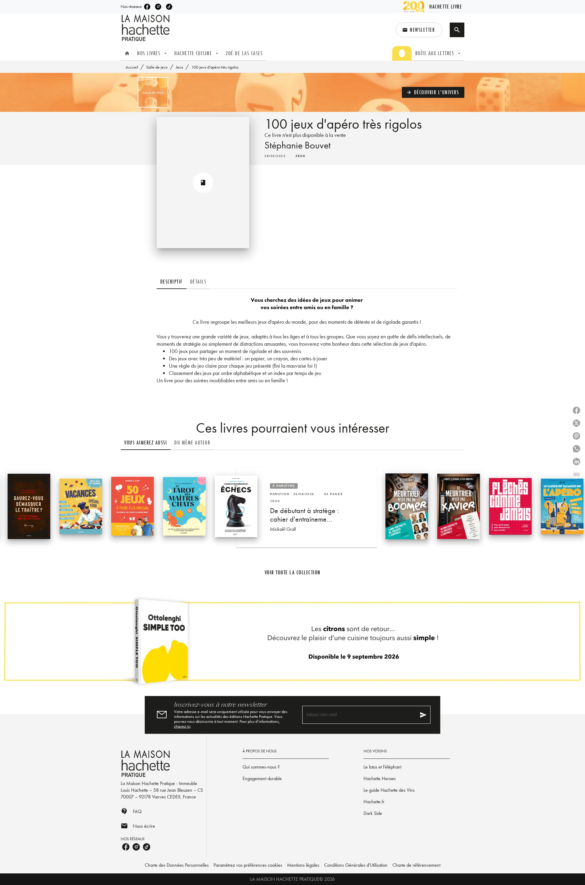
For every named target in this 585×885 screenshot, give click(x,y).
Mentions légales (303, 865)
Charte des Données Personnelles (177, 865)
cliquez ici (182, 726)
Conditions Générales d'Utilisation (356, 865)
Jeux (179, 67)
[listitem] (147, 6)
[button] (419, 30)
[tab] (127, 53)
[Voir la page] (292, 644)
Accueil (132, 67)
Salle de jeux (157, 67)
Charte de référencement (416, 865)
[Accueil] (146, 27)
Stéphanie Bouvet (297, 145)
